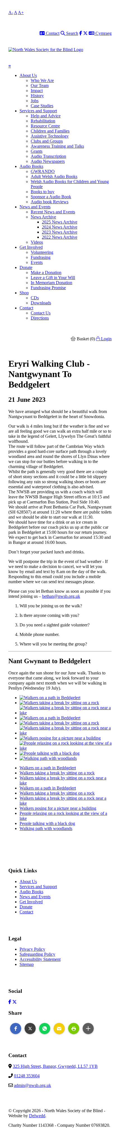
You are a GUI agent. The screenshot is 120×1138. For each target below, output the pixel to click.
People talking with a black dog (47, 823)
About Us (28, 75)
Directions (40, 318)
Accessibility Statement (40, 959)
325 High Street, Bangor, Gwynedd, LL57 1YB (55, 1066)
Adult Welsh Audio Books (54, 176)
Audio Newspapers (48, 161)
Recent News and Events (53, 211)
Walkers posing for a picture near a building (58, 808)
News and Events (35, 206)
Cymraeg (103, 33)
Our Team (40, 85)
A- (10, 12)
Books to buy (42, 191)
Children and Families (50, 131)
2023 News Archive (59, 232)
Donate (26, 267)
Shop (24, 292)
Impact (37, 90)
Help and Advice (46, 115)
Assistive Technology (50, 136)
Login (106, 338)
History (37, 95)
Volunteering (42, 252)
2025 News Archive (59, 222)
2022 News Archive (59, 237)
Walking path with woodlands (46, 828)
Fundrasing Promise (48, 287)
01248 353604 (27, 1075)
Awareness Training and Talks (57, 146)
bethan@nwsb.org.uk (61, 596)
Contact (51, 33)
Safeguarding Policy (37, 954)
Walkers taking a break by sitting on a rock (57, 772)
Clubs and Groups (47, 141)
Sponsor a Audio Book (51, 196)
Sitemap (27, 964)
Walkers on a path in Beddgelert (48, 767)
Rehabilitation (43, 120)
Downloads (41, 302)
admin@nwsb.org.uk (32, 1085)
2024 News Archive (59, 227)
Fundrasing (41, 257)
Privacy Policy (32, 949)
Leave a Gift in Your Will (53, 277)
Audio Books (31, 166)
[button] (15, 1028)
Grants (36, 151)
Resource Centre (45, 126)
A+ (21, 12)
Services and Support (38, 110)
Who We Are (42, 80)
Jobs (35, 100)
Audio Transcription (48, 156)
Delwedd (37, 1115)
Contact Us (41, 313)
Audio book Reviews (49, 201)
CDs (35, 297)
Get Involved (31, 247)
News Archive (43, 217)
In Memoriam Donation (51, 282)
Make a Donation (46, 272)
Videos (37, 242)
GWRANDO (43, 171)
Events (37, 262)
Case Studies (42, 105)
